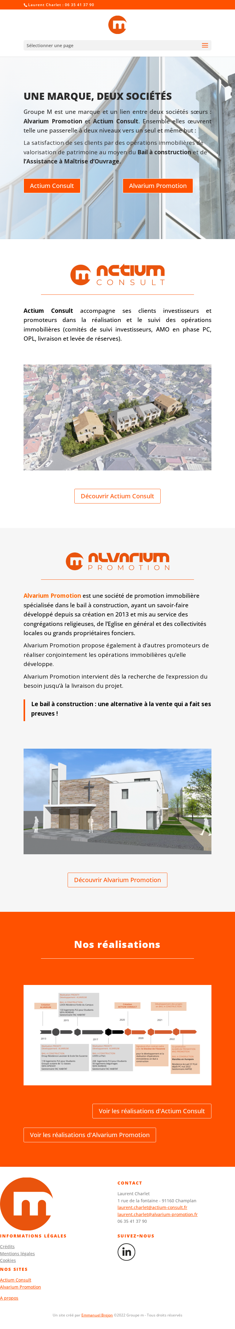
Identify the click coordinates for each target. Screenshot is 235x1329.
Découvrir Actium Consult (117, 496)
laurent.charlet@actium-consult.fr (152, 1207)
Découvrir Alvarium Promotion (117, 880)
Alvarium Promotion (158, 186)
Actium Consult (52, 186)
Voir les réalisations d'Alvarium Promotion (90, 1135)
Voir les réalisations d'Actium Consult (152, 1111)
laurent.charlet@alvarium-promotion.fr (158, 1214)
